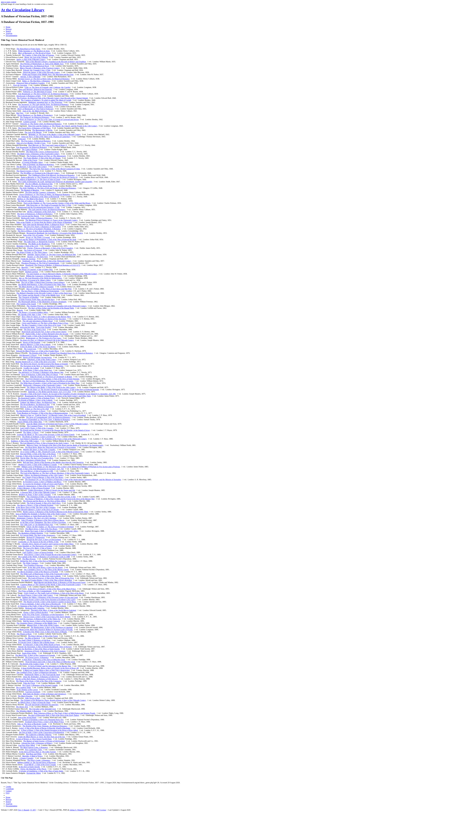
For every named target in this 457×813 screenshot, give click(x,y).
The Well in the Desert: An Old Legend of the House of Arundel (44, 364)
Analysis (9, 33)
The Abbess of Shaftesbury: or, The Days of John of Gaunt (38, 179)
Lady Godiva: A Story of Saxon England (37, 552)
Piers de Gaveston (20, 85)
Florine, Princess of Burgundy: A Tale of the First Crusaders (50, 248)
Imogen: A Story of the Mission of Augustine (36, 407)
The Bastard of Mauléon (30, 190)
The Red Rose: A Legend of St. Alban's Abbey (33, 280)
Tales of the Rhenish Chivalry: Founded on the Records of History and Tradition (56, 62)
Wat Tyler (19, 113)
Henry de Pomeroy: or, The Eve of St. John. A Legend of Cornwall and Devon (49, 119)
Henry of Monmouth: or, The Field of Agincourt (35, 109)
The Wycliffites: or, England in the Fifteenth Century (39, 173)
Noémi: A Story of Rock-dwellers (35, 612)
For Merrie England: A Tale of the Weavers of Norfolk (37, 572)
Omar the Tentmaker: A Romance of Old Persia (41, 677)
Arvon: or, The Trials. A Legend (38, 237)
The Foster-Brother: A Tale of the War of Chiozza (41, 158)
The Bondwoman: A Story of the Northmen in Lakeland (51, 627)
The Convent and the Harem (28, 216)
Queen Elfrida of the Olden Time (29, 422)
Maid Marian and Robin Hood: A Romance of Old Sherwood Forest (59, 582)
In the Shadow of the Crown (27, 690)
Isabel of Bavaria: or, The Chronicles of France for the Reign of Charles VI (49, 177)
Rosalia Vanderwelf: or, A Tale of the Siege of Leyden (35, 362)
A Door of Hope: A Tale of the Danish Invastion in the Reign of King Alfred (49, 730)
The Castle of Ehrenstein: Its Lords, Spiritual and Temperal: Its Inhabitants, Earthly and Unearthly (55, 182)
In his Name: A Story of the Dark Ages (37, 370)
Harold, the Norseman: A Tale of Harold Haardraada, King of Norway (45, 647)
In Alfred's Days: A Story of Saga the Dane (34, 702)
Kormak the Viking (34, 773)
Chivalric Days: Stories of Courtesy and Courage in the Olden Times (47, 544)
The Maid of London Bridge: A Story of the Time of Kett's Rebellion (46, 580)
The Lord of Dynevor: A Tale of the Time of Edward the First (51, 578)
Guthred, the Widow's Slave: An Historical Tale (38, 402)
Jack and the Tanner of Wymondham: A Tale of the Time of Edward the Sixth (47, 239)
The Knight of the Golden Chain (32, 664)
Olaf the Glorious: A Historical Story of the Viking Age (40, 619)
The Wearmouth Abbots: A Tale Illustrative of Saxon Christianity (42, 302)
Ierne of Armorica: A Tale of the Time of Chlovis (39, 375)
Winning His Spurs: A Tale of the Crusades (39, 450)
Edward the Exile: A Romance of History (37, 743)
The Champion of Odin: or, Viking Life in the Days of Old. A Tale (51, 497)
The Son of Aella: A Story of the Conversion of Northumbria (41, 732)
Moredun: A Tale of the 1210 (27, 246)
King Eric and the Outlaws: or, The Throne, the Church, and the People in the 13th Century (62, 126)
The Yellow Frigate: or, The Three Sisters (31, 252)
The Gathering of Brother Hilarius (38, 735)
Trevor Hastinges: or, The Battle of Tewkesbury (35, 115)
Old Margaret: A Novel (27, 355)
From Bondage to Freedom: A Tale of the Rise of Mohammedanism (42, 413)
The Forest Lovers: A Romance (37, 657)
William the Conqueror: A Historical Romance (43, 276)
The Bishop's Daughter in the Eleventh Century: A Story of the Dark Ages (44, 293)
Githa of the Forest (30, 160)
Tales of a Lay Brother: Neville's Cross (30, 143)
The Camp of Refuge (29, 149)
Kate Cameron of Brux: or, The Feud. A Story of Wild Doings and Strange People (64, 713)
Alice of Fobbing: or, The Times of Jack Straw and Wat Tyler (49, 289)
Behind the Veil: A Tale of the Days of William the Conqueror (43, 561)
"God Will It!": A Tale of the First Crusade (40, 765)
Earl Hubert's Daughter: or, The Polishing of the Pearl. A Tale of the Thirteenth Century (53, 439)
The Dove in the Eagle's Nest (35, 330)
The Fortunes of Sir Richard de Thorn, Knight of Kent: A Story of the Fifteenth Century (53, 700)
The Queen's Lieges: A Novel (27, 171)
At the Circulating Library (22, 10)
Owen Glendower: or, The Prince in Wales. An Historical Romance (44, 194)
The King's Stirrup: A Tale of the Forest (43, 636)
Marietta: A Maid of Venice (32, 756)
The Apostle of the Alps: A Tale (29, 315)
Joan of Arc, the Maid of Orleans (34, 111)
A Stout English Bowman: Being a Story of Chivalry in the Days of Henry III (50, 668)
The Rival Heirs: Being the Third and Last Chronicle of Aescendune (50, 447)
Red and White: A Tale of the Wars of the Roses (38, 454)
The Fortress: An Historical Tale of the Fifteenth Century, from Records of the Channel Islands (52, 98)
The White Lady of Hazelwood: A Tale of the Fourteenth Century (44, 574)
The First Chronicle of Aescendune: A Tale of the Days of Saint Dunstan (52, 379)
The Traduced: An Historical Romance (34, 117)
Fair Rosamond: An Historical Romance (31, 147)
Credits (8, 787)
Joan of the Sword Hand (27, 717)
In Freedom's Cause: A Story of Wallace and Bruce (42, 482)
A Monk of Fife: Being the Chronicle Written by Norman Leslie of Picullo (45, 630)
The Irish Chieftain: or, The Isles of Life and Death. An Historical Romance (48, 188)
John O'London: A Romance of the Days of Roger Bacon (42, 520)
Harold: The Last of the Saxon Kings (38, 186)
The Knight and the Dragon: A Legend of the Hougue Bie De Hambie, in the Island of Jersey (55, 430)
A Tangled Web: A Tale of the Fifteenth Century (38, 492)
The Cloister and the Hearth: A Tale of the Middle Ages (39, 295)
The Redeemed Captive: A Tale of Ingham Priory (36, 398)
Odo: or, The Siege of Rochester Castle (32, 724)
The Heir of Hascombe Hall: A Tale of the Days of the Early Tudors (53, 715)
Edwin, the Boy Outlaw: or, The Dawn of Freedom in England (50, 527)
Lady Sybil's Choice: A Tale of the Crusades (36, 428)
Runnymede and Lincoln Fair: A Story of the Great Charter (44, 332)
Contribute (10, 789)
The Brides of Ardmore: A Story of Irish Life (38, 437)
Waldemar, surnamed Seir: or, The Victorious (45, 102)
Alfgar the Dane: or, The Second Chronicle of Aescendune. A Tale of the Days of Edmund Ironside (62, 390)
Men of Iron (21, 587)
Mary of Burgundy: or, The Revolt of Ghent (34, 53)
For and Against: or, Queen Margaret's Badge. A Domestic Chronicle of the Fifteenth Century (62, 274)
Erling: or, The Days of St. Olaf (37, 409)
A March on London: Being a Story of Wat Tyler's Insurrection (46, 670)
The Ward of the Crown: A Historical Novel (42, 152)
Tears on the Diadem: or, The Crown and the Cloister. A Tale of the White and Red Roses (56, 203)
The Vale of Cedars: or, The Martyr (31, 201)
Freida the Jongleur (28, 259)
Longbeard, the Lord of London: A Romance (36, 107)
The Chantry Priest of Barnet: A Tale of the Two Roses (42, 477)
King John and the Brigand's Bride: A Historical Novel (43, 224)
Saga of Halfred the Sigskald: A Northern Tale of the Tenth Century (41, 514)
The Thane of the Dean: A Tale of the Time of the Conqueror (38, 681)
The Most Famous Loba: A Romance (34, 747)
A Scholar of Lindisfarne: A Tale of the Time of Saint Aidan (41, 771)
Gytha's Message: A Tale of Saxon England (33, 488)
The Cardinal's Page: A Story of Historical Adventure (37, 672)
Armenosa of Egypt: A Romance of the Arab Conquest (44, 651)
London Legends (29, 122)
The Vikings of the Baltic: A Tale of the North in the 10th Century (51, 387)
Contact (9, 791)
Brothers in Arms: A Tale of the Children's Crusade (37, 465)
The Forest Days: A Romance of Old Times (34, 128)
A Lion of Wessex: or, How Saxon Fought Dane (34, 739)
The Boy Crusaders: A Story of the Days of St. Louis (41, 325)
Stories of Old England (31, 342)
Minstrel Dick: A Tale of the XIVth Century (43, 625)
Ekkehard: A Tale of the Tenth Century (41, 360)
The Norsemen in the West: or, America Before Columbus (41, 366)
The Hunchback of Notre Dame (28, 49)
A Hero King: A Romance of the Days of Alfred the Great (43, 660)
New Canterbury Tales (33, 750)
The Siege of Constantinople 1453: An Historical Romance (48, 417)
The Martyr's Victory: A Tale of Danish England (35, 505)
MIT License (101, 810)
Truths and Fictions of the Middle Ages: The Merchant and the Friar (48, 74)
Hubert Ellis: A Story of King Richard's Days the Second (47, 334)
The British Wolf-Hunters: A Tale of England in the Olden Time (42, 285)
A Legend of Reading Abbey (32, 162)
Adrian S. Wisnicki (77, 810)
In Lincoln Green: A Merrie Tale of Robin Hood (36, 642)
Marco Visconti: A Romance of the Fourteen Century (40, 68)
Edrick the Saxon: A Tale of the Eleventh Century (41, 72)
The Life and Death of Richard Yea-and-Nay (41, 705)
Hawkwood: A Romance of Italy (28, 96)
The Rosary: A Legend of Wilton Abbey (33, 312)
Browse (9, 29)
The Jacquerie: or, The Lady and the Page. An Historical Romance (43, 104)
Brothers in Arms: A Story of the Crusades (35, 495)
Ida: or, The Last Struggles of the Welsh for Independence (40, 278)
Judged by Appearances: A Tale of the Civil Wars (36, 486)
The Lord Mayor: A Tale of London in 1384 (36, 471)
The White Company (30, 563)
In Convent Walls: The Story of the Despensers (37, 535)
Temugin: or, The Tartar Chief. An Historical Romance (41, 124)
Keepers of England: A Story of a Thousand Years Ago (42, 720)
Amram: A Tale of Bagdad (30, 77)
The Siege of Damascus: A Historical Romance (35, 214)
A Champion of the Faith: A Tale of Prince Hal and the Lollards (42, 606)
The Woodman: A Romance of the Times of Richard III (38, 197)
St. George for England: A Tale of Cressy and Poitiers (43, 484)
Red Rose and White (33, 754)
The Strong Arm (22, 707)
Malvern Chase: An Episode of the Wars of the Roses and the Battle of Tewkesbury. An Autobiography (65, 445)
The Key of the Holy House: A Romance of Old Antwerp (36, 679)
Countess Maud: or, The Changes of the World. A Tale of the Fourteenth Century (50, 585)
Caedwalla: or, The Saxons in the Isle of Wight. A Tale (38, 542)
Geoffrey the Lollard (31, 368)
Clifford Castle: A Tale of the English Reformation (39, 336)
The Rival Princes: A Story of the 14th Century (35, 595)
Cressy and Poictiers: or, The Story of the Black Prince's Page (45, 323)
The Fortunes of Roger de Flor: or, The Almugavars (46, 156)
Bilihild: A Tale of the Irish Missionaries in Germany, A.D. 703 (40, 469)
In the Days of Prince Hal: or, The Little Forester (37, 752)
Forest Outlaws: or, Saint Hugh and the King (35, 516)
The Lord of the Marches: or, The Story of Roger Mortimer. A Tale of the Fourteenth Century (55, 473)
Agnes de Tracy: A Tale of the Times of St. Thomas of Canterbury (45, 137)
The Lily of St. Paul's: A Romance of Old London (42, 227)
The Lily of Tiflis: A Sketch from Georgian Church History (43, 282)
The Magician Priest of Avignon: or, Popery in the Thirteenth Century (51, 220)
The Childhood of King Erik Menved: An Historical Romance (51, 175)
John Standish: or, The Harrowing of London (35, 546)
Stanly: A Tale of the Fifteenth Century (30, 59)
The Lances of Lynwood (33, 250)
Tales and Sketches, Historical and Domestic (35, 89)
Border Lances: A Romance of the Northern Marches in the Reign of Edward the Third (55, 512)
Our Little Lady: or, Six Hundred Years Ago (36, 525)
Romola (20, 310)
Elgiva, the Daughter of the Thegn (33, 769)
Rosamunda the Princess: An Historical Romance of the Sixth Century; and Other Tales (58, 396)
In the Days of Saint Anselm (29, 767)
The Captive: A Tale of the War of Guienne (38, 55)
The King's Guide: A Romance (38, 760)
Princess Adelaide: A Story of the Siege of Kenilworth (40, 604)
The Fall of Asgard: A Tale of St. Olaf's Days (43, 503)
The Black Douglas (25, 696)
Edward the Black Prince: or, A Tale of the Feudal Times (37, 351)
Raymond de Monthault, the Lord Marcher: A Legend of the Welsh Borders (55, 233)
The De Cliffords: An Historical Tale (39, 184)
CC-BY (33, 810)
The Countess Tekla (23, 687)
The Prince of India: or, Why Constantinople (35, 591)
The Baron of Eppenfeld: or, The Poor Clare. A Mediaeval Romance (44, 420)
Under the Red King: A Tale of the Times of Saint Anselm (38, 649)
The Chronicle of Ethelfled (28, 297)
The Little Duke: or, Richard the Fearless (39, 242)
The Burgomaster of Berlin (42, 130)
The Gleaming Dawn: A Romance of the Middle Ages (37, 623)
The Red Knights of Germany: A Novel (30, 411)
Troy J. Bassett (23, 810)
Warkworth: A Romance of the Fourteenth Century (42, 385)
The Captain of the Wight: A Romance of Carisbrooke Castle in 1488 (44, 557)
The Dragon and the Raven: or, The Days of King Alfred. (44, 501)
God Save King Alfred (26, 745)
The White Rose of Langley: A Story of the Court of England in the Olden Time (49, 383)
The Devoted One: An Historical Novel (34, 66)
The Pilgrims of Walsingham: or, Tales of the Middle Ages (41, 64)
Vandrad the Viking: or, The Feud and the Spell (42, 675)
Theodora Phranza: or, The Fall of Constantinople (40, 263)
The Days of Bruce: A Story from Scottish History (36, 231)
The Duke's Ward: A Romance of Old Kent (34, 640)
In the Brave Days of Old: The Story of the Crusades (35, 507)
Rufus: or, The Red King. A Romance (36, 81)
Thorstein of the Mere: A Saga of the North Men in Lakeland (53, 610)
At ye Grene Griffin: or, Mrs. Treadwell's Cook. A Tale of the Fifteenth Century (49, 452)
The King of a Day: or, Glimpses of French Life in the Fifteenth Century (47, 340)
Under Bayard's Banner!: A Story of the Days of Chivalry (37, 510)
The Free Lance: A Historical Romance (36, 141)
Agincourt (22, 139)
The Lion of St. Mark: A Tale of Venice (37, 548)
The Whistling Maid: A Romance (28, 711)
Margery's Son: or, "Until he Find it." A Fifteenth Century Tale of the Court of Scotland (53, 415)
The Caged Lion (30, 349)
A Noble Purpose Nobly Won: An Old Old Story (37, 300)
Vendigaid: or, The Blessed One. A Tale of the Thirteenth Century (46, 261)
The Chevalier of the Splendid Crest (42, 709)
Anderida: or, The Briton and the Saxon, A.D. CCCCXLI (49, 392)
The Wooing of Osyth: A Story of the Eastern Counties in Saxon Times (49, 602)
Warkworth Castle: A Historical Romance (36, 218)
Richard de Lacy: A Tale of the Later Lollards (43, 576)
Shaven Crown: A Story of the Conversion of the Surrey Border (46, 617)
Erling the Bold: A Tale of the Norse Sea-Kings (37, 347)
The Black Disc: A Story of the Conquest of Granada (35, 655)
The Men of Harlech (32, 638)
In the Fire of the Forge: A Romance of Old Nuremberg (43, 615)
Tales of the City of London (33, 235)
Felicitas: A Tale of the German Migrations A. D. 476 (36, 456)
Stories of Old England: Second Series (37, 357)
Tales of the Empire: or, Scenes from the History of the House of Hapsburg (44, 222)
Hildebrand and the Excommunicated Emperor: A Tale (39, 207)
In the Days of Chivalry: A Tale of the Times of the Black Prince (52, 589)
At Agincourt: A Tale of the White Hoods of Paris (41, 645)
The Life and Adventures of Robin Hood (37, 321)
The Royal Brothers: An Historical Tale (35, 405)
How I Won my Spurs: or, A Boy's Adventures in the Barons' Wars (46, 317)
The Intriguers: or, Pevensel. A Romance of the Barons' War (40, 372)
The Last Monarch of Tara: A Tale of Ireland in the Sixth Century (44, 443)
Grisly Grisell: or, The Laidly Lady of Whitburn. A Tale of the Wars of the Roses (54, 593)
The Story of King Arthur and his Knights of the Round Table (51, 308)
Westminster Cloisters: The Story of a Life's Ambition (36, 518)
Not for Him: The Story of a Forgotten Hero (36, 458)
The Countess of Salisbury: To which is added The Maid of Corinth (46, 100)
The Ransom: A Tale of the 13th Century (31, 167)
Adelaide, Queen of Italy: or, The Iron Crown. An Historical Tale (51, 254)
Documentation (11, 36)
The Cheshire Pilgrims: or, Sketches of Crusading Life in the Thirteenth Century (56, 306)
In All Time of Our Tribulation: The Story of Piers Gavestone (43, 522)
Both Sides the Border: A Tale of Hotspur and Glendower (44, 694)
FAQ (8, 793)
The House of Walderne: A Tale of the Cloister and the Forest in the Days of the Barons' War (59, 499)
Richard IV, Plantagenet (36, 537)
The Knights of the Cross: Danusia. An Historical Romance (44, 726)
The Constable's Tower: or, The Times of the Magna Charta (46, 570)
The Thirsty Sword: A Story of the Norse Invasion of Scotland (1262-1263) (47, 600)
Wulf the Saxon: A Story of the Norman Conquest (41, 621)
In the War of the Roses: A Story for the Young (45, 567)
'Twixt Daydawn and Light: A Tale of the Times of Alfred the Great (50, 662)
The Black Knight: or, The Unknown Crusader (36, 287)
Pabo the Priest (29, 683)
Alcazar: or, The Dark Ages (37, 257)
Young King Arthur (29, 653)
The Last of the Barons (33, 132)
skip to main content (8, 2)
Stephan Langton (31, 272)
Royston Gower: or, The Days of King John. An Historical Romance (44, 79)
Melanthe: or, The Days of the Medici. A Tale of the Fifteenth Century (54, 134)
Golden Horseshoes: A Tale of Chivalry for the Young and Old (51, 490)
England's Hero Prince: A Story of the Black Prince (44, 722)
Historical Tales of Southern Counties (30, 83)
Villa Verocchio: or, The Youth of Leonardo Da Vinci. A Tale (48, 205)
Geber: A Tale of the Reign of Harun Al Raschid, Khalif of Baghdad (44, 728)
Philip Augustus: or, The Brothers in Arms (34, 51)
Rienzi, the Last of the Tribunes (36, 57)
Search (8, 31)
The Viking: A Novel (30, 432)
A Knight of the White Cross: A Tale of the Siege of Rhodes (45, 632)
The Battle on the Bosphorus (39, 244)
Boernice (24, 267)
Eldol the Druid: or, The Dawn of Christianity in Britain (51, 377)
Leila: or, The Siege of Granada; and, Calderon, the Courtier (47, 87)
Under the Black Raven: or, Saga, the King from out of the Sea (41, 737)
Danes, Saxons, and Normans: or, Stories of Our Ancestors (44, 319)
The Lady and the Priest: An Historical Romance (46, 209)
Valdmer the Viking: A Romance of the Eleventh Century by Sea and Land (50, 597)
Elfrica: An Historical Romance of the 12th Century (44, 475)
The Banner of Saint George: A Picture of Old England (44, 741)
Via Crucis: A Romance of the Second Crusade (40, 685)
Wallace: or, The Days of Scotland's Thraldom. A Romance (38, 229)
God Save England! (32, 692)
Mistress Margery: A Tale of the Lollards (35, 345)
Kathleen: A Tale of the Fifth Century (25, 441)
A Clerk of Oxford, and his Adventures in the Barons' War (49, 666)
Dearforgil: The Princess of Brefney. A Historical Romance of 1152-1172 (52, 265)
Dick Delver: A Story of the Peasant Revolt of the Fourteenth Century (50, 555)
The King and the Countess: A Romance (40, 192)
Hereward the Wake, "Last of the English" (35, 327)
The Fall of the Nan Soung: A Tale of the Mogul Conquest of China (54, 169)
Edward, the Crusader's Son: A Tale (36, 70)
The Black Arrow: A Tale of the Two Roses (41, 529)
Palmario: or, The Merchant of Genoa (37, 92)
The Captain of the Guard (26, 304)
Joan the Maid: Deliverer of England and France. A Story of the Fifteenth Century (57, 424)
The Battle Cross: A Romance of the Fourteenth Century (38, 154)
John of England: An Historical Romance (38, 164)
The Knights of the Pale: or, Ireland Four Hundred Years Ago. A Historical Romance (61, 353)
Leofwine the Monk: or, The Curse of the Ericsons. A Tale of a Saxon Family (46, 435)
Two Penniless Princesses (33, 565)
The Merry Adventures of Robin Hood (31, 460)
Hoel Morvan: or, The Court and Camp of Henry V (47, 145)
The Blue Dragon (28, 559)
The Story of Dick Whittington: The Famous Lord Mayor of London (47, 381)
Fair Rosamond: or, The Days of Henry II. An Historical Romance (43, 94)
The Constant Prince (34, 426)
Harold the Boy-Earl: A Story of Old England (44, 540)
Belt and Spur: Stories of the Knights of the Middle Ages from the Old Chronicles (53, 462)
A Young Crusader (26, 758)
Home (8, 27)
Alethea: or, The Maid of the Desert (30, 199)
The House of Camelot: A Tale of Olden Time (36, 269)
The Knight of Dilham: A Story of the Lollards (35, 400)
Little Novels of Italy (32, 698)
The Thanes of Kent (24, 634)
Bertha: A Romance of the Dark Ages (41, 212)
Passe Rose (29, 550)
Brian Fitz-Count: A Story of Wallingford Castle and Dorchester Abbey (51, 531)
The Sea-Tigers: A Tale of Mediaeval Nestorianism (40, 291)
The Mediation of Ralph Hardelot (30, 533)
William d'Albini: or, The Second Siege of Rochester (36, 762)
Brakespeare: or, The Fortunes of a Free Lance (43, 338)
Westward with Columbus (34, 608)
